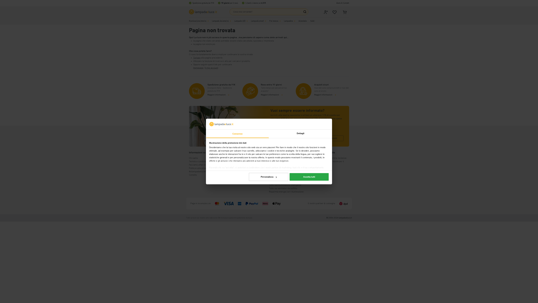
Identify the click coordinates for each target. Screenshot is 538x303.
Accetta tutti (309, 177)
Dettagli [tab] (300, 133)
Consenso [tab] (237, 134)
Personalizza (267, 177)
